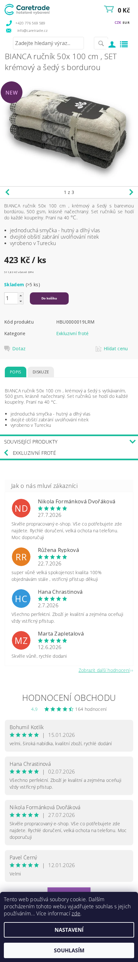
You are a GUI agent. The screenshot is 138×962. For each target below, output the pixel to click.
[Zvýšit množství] (20, 295)
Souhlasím (69, 950)
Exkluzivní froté (72, 333)
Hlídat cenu (116, 349)
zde (76, 913)
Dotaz (19, 349)
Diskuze (41, 372)
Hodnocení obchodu (69, 697)
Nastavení (69, 929)
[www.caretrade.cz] (36, 8)
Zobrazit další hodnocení (104, 670)
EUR (126, 22)
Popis (15, 372)
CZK (118, 22)
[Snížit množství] (20, 301)
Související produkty (30, 441)
